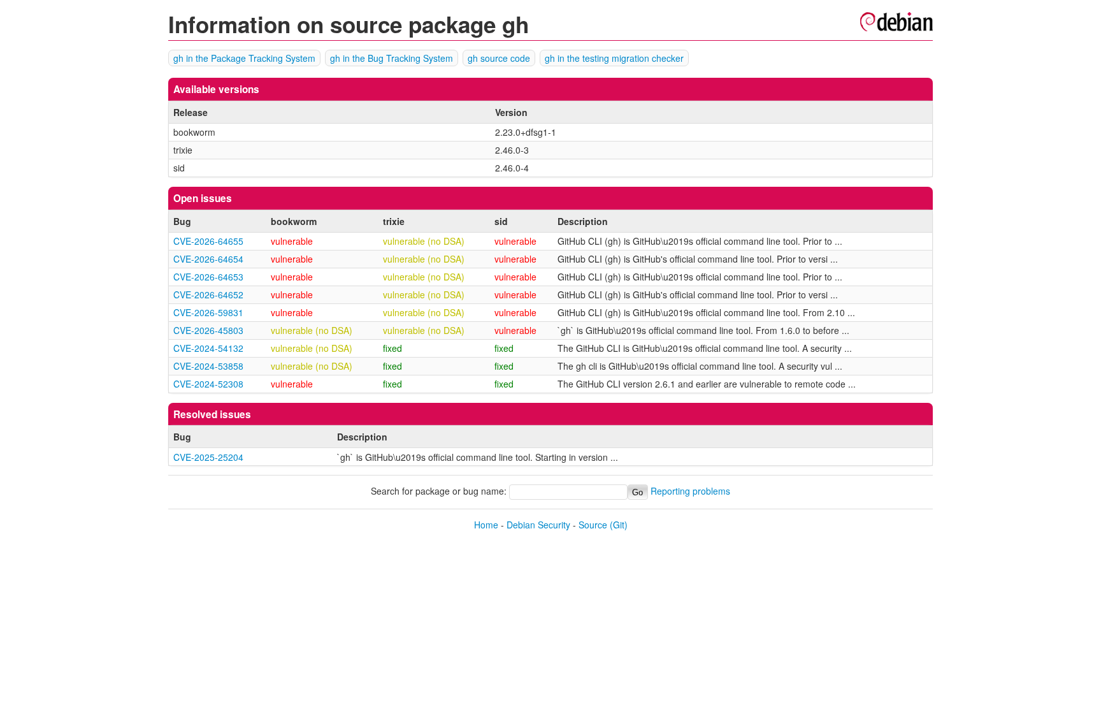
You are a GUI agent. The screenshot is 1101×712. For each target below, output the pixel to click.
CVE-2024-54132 (208, 348)
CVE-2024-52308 (208, 383)
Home (486, 524)
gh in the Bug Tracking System (391, 58)
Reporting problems (690, 491)
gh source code (499, 58)
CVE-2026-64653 (208, 276)
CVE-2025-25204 (208, 457)
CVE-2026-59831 (208, 312)
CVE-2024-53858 (208, 366)
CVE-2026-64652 (208, 294)
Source (593, 524)
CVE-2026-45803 (208, 330)
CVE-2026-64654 (208, 258)
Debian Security (538, 524)
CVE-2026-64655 (208, 241)
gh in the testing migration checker (614, 58)
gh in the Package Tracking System (244, 58)
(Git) (619, 524)
